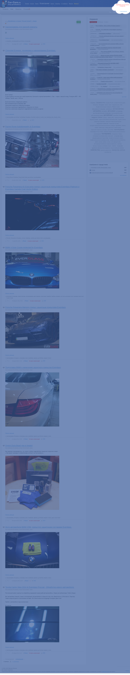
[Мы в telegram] (122, 9)
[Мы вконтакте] (127, 9)
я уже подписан (123, 11)
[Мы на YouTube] (124, 9)
